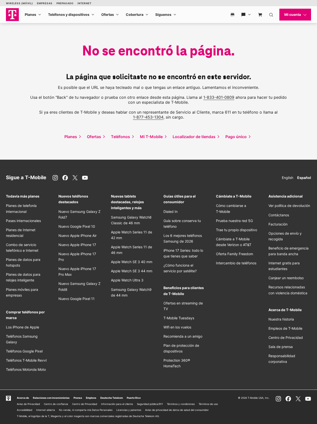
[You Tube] (85, 178)
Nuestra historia (281, 319)
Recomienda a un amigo (182, 336)
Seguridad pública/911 (150, 403)
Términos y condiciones (181, 403)
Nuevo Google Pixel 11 (76, 299)
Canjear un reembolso (286, 278)
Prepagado (65, 3)
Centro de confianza (56, 403)
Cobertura (134, 14)
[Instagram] (55, 178)
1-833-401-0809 (218, 97)
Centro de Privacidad (285, 337)
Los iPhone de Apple (22, 327)
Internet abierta (45, 409)
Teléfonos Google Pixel (25, 351)
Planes (30, 14)
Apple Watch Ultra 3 (127, 280)
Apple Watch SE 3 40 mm (131, 262)
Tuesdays (178, 318)
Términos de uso (208, 403)
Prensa (78, 397)
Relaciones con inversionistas (51, 397)
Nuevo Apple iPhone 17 (77, 245)
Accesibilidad (24, 409)
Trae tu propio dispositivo (236, 230)
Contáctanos (278, 215)
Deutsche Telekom (111, 397)
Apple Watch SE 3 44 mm (131, 271)
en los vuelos (177, 327)
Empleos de (285, 328)
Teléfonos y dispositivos (68, 14)
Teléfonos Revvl (26, 360)
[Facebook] (65, 178)
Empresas (44, 3)
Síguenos (163, 14)
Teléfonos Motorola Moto (26, 369)
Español (304, 177)
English (287, 177)
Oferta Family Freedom (234, 254)
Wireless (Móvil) (19, 3)
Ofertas (107, 14)
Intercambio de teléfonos (236, 263)
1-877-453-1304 (148, 117)
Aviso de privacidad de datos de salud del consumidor (177, 409)
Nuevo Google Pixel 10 (76, 226)
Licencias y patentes (128, 409)
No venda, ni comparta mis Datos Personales (85, 409)
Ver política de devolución (289, 205)
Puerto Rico (134, 397)
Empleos (91, 397)
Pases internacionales (23, 221)
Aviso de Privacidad (28, 403)
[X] (75, 178)
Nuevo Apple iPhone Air (77, 235)
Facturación (278, 224)
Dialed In (170, 211)
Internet (85, 3)
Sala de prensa (280, 347)
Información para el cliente (117, 403)
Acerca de (23, 397)
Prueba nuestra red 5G (234, 221)
